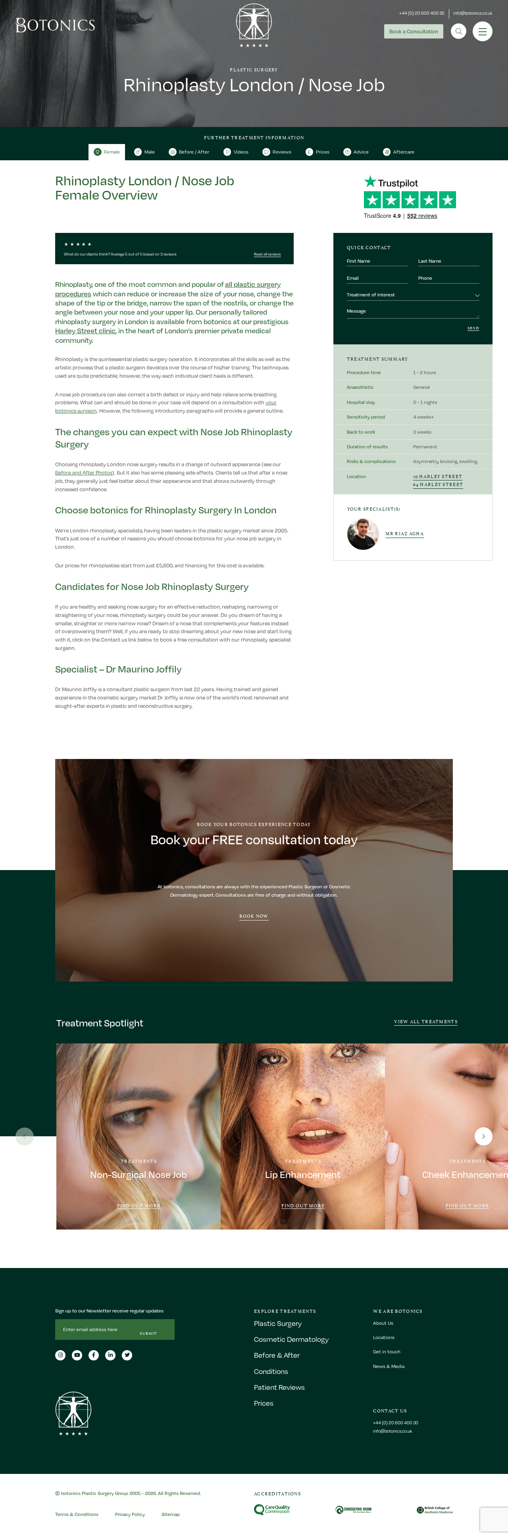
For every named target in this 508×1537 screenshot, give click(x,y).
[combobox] (413, 295)
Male (149, 152)
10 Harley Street (438, 476)
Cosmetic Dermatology (291, 1339)
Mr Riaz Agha (404, 533)
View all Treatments (425, 1021)
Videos (241, 152)
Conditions (271, 1371)
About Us (383, 1323)
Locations (383, 1338)
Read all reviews (267, 254)
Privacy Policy (130, 1515)
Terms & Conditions (76, 1515)
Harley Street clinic (85, 330)
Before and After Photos (83, 472)
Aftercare (403, 152)
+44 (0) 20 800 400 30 (421, 12)
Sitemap (171, 1515)
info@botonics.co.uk (473, 12)
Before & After (277, 1355)
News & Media (388, 1366)
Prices (322, 152)
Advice (361, 152)
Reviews (282, 152)
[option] (138, 1136)
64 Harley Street (438, 483)
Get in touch (386, 1352)
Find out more (139, 1205)
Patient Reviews (279, 1387)
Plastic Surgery (278, 1323)
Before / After (194, 152)
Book (413, 31)
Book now (253, 915)
